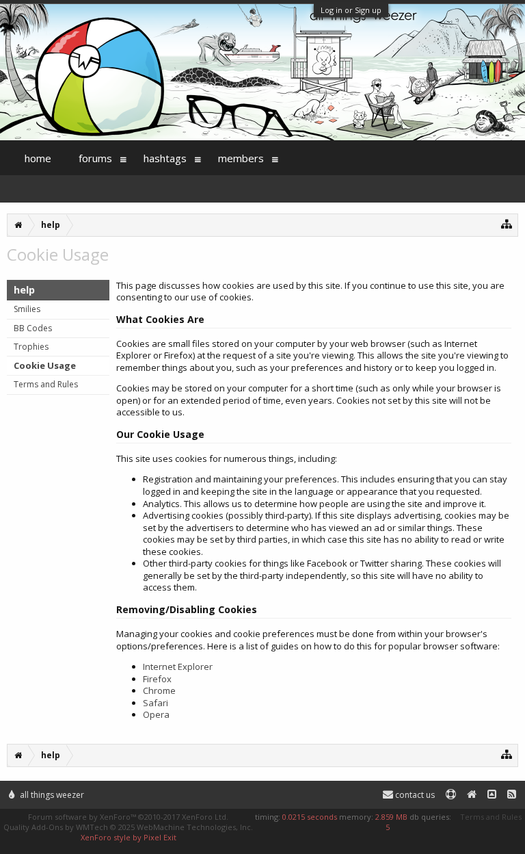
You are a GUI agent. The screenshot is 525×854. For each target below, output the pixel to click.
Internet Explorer (178, 666)
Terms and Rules (46, 384)
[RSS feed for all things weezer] (512, 795)
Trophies (31, 346)
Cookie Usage (45, 365)
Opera (156, 714)
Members (241, 158)
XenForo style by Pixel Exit (128, 837)
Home (38, 158)
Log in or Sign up (351, 10)
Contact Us (414, 795)
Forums (95, 158)
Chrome (159, 690)
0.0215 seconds (309, 817)
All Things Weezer (51, 795)
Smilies (27, 309)
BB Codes (33, 328)
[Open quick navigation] (507, 223)
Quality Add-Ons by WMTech (128, 827)
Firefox (157, 679)
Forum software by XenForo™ (128, 817)
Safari (155, 703)
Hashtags (165, 158)
